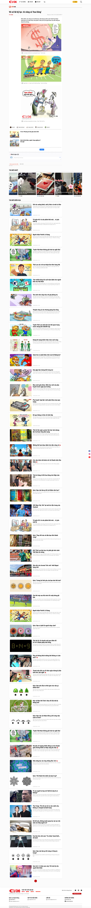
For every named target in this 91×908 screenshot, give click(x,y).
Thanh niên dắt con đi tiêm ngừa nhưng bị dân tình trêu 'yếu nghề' (47, 674)
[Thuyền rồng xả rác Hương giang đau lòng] (21, 317)
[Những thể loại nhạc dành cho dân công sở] (21, 453)
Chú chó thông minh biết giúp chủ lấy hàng (63, 195)
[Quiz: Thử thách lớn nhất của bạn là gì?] (21, 783)
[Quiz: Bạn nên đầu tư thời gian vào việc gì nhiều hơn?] (21, 693)
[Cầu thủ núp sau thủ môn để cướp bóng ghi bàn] (21, 603)
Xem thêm (35, 883)
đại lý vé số (31, 127)
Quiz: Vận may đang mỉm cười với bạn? (45, 196)
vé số (29, 83)
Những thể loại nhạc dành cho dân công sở (46, 447)
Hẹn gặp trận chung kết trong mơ (43, 372)
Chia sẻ (41, 149)
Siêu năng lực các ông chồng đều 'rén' (44, 763)
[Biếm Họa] (45, 7)
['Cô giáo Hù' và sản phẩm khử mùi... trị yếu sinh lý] (21, 227)
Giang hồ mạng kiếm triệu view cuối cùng (45, 342)
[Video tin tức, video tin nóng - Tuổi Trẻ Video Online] (33, 894)
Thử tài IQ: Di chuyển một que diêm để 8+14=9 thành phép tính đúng (44, 644)
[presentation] (9, 186)
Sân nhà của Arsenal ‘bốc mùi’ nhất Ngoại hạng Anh (45, 569)
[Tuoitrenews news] (38, 893)
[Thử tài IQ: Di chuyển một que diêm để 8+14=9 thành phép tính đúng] (21, 648)
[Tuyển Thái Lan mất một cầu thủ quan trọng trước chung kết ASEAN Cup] (21, 332)
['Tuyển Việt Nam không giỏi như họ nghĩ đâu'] (21, 257)
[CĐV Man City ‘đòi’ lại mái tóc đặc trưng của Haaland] (21, 513)
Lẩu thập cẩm (41, 198)
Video (21, 198)
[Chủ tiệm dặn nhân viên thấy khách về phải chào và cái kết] (27, 186)
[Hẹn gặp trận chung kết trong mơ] (21, 377)
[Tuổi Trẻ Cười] (81, 892)
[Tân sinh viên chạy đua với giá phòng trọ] (21, 302)
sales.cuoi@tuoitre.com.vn (14, 903)
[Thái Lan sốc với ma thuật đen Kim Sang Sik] (21, 272)
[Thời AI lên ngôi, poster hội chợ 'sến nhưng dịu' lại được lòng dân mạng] (21, 438)
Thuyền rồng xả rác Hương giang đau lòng (46, 312)
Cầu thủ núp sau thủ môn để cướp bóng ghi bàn (46, 599)
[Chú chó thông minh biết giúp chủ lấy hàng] (64, 186)
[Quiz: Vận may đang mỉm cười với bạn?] (45, 186)
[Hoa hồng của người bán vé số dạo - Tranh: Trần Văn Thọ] (41, 86)
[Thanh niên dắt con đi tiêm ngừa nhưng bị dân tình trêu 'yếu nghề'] (21, 678)
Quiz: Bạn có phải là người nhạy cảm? (44, 628)
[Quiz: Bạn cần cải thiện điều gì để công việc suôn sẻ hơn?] (21, 723)
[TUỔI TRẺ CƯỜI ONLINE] (14, 893)
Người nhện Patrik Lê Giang (41, 237)
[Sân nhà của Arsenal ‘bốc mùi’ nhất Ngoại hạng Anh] (21, 573)
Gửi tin (76, 1)
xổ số (48, 127)
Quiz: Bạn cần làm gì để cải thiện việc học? (46, 493)
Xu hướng (23, 1)
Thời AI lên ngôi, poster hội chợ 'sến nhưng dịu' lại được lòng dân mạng (46, 433)
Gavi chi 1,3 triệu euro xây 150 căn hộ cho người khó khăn (46, 869)
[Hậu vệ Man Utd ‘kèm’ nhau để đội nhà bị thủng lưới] (21, 708)
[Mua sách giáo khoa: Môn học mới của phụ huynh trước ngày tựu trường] (21, 393)
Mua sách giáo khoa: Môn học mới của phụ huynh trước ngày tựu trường (46, 388)
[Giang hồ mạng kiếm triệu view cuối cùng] (21, 347)
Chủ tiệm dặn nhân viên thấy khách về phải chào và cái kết (26, 195)
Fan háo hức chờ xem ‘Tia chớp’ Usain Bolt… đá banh (46, 839)
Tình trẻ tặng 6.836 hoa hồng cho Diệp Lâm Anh (46, 478)
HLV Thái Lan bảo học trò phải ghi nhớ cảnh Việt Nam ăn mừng (46, 554)
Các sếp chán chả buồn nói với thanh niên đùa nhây (47, 463)
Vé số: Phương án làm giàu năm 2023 (29, 131)
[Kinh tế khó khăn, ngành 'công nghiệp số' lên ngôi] (14, 142)
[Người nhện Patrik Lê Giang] (21, 242)
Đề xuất (38, 1)
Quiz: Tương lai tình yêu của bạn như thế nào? (47, 583)
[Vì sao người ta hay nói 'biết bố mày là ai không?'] (21, 798)
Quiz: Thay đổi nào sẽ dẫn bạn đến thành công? (45, 538)
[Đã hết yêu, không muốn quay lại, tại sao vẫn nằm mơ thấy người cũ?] (21, 829)
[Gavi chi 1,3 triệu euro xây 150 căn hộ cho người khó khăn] (21, 874)
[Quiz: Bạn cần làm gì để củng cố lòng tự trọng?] (21, 859)
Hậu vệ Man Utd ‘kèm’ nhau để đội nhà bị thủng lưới (45, 704)
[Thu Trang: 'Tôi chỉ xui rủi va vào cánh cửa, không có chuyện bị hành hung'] (21, 814)
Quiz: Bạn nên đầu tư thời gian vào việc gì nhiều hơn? (45, 689)
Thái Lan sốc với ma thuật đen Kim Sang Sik (46, 267)
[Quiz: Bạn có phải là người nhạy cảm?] (21, 633)
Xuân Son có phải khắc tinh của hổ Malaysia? (47, 357)
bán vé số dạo (21, 127)
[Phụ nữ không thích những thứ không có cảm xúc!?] (21, 663)
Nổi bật (31, 1)
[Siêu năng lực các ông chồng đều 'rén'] (21, 768)
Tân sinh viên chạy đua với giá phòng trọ (45, 297)
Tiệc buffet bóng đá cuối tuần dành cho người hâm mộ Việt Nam (47, 283)
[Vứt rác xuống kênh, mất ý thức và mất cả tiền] (21, 212)
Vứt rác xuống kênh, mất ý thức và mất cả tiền (47, 207)
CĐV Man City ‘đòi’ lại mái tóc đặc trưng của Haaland (46, 508)
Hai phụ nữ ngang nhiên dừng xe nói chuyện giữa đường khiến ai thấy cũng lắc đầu (46, 749)
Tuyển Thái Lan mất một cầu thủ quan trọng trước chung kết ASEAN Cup (46, 328)
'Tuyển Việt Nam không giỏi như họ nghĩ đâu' (46, 252)
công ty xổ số (40, 127)
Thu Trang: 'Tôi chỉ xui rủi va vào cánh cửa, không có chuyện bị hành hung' (46, 809)
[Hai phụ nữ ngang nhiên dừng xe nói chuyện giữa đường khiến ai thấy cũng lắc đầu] (21, 753)
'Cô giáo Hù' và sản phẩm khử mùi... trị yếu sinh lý (46, 223)
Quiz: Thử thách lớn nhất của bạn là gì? (45, 778)
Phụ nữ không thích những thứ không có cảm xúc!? (46, 659)
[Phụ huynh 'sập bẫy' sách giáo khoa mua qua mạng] (21, 408)
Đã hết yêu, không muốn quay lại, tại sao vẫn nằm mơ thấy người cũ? (46, 824)
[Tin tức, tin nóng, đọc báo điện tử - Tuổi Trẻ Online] (23, 894)
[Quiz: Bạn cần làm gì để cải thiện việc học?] (21, 498)
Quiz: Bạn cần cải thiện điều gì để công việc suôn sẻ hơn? (46, 719)
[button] (44, 2)
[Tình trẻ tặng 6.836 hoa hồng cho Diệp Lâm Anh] (21, 483)
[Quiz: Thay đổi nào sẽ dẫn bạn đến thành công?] (21, 543)
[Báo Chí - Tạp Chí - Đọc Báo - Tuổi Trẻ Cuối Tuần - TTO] (28, 894)
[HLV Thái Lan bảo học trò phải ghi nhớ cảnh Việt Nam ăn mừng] (21, 558)
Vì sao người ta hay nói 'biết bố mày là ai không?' (45, 794)
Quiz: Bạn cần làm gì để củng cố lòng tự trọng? (45, 854)
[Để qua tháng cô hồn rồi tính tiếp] (21, 423)
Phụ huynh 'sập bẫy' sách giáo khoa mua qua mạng (46, 403)
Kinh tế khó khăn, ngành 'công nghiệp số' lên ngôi (30, 140)
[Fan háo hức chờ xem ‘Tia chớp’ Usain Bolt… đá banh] (21, 844)
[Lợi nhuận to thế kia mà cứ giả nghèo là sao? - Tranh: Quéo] (41, 24)
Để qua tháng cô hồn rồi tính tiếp (43, 417)
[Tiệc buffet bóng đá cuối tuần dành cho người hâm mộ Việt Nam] (21, 287)
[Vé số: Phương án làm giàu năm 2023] (14, 134)
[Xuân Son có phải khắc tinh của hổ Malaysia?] (21, 362)
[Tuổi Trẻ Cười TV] (78, 892)
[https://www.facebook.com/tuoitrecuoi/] (75, 892)
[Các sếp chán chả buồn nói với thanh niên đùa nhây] (21, 468)
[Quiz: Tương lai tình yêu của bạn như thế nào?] (21, 588)
